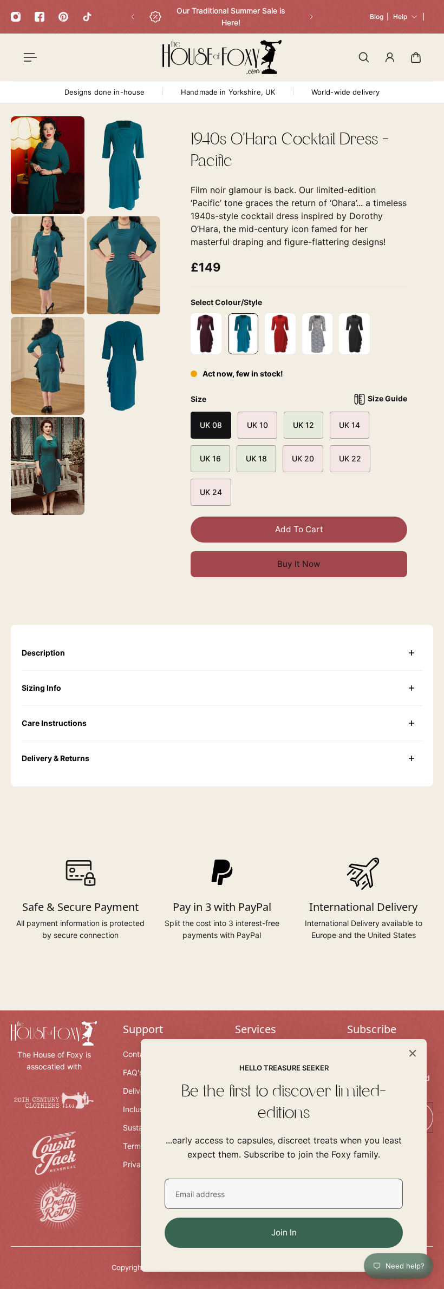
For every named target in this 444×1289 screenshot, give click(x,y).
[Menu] (28, 57)
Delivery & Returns (55, 758)
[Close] (412, 1053)
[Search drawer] (364, 57)
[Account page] (390, 57)
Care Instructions (54, 723)
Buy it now (299, 564)
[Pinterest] (63, 17)
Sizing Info (41, 687)
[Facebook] (39, 17)
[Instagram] (16, 17)
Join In (284, 1232)
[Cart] (416, 57)
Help (400, 16)
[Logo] (222, 57)
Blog (376, 16)
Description (43, 652)
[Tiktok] (87, 17)
